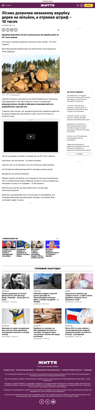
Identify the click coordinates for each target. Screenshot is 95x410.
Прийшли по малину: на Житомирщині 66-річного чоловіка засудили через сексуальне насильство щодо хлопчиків (78, 128)
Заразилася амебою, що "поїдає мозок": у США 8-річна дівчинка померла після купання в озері (78, 296)
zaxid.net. (11, 51)
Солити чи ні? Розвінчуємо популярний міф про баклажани (77, 138)
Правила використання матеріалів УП (48, 370)
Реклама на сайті (9, 370)
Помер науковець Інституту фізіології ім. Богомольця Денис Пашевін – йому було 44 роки (15, 296)
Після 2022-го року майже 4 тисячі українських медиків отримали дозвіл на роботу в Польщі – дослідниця (78, 331)
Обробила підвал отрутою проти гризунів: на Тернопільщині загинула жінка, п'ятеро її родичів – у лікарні (45, 297)
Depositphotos (15, 95)
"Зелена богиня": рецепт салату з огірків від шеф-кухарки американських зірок (78, 118)
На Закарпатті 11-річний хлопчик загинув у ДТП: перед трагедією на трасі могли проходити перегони (78, 98)
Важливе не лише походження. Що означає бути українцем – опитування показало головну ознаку (16, 331)
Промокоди (88, 370)
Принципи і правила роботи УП (72, 370)
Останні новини (75, 92)
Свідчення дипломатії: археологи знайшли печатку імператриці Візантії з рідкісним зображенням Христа (79, 147)
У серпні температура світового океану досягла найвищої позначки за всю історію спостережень (77, 108)
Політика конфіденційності (25, 370)
